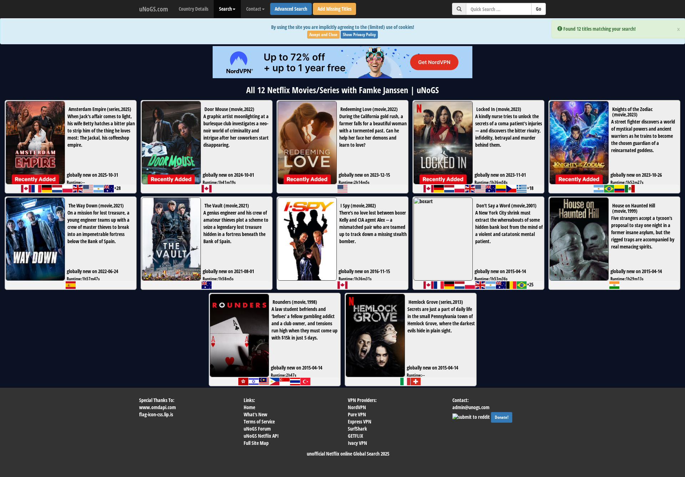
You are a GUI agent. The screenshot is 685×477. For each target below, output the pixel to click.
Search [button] (225, 8)
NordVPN (357, 407)
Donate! (501, 417)
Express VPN (359, 421)
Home (249, 407)
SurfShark (357, 428)
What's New (255, 414)
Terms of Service (259, 421)
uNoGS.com (153, 9)
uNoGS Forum (257, 428)
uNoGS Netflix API (261, 435)
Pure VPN (357, 414)
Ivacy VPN (357, 443)
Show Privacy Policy (359, 34)
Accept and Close (323, 34)
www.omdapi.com (157, 407)
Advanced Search (291, 8)
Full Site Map (256, 443)
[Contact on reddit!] (471, 416)
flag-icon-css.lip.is (156, 414)
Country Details (193, 8)
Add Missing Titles (334, 8)
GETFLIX (355, 435)
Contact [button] (253, 8)
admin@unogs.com (470, 407)
